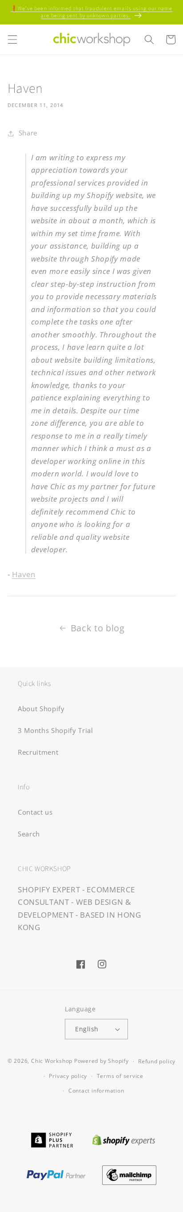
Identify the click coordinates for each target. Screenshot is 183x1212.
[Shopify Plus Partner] (51, 1139)
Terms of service (120, 1076)
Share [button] (28, 133)
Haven (24, 574)
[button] (12, 39)
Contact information (96, 1090)
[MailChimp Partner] (129, 1174)
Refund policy (156, 1061)
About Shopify (41, 708)
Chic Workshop (51, 1061)
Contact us (35, 812)
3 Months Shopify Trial (55, 730)
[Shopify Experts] (124, 1139)
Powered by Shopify (101, 1061)
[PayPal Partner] (56, 1174)
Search (29, 834)
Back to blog (98, 628)
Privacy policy (68, 1076)
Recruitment (38, 752)
